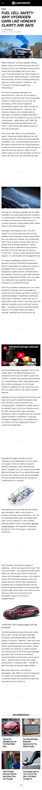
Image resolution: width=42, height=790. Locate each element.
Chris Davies (7, 30)
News (4, 9)
